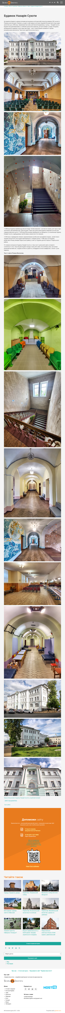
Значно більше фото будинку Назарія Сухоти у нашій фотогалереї (22, 798)
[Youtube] (32, 989)
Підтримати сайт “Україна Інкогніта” (41, 971)
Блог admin (7, 804)
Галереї (8, 1000)
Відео (7, 1002)
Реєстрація (10, 963)
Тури (7, 992)
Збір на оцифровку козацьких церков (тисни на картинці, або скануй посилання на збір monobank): (33, 843)
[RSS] (35, 989)
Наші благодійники (32, 866)
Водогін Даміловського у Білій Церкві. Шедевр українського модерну (30, 932)
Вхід (8, 961)
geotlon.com (58, 1010)
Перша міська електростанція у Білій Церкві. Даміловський (48, 932)
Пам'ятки (8, 994)
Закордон (8, 1003)
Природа (8, 996)
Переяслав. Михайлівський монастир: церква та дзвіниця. (50, 912)
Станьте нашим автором (33, 943)
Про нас (14, 971)
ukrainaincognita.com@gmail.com (33, 998)
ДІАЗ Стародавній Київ (11, 800)
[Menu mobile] (61, 3)
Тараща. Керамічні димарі (12, 893)
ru (52, 2)
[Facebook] (25, 989)
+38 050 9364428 (28, 996)
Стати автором (23, 971)
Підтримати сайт (32, 958)
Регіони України (10, 990)
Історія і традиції (10, 988)
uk (49, 2)
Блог (7, 998)
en (54, 2)
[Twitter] (29, 989)
